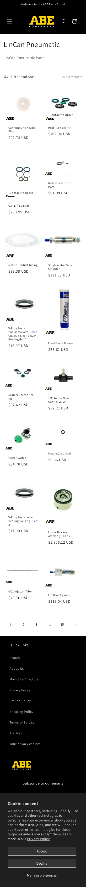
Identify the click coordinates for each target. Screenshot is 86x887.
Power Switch (17, 457)
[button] (9, 21)
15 (62, 624)
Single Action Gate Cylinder (60, 267)
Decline (41, 863)
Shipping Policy (21, 711)
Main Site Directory (24, 679)
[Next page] (75, 624)
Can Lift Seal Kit (18, 205)
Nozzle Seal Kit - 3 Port (59, 185)
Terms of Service (22, 722)
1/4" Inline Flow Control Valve (58, 399)
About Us (17, 668)
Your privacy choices (25, 744)
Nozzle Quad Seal (59, 453)
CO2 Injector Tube (20, 591)
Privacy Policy (38, 838)
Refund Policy (20, 701)
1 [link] (11, 624)
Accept (42, 851)
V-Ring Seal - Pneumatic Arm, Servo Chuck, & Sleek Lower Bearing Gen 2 (22, 333)
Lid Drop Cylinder (59, 595)
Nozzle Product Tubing (23, 265)
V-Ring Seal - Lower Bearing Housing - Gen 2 (23, 520)
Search (15, 658)
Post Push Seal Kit (60, 127)
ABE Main (17, 733)
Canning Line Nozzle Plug (21, 129)
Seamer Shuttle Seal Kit (21, 396)
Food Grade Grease (60, 343)
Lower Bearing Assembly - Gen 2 (59, 534)
